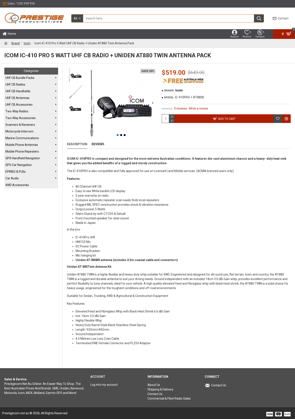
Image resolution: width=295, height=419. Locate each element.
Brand (15, 43)
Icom (27, 43)
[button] (90, 103)
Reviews (98, 144)
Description (77, 144)
